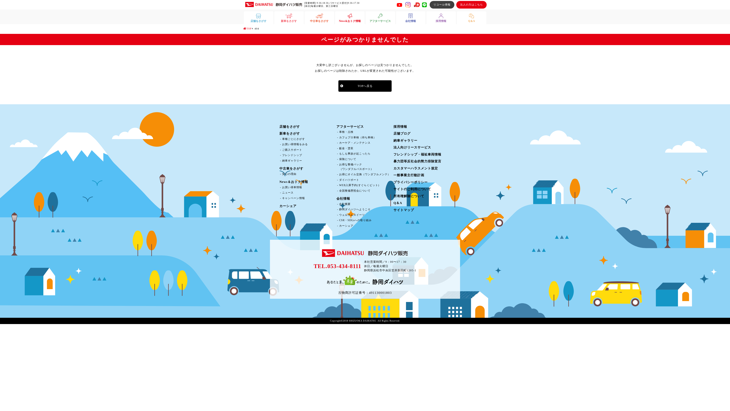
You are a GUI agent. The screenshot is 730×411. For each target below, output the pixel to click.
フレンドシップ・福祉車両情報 (417, 154)
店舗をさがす (289, 126)
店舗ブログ (402, 133)
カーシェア (288, 206)
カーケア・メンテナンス (355, 142)
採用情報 (400, 126)
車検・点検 (346, 132)
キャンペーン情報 (293, 198)
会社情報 (343, 198)
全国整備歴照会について (355, 190)
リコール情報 (442, 4)
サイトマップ (404, 210)
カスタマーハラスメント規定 (416, 168)
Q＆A (398, 203)
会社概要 (345, 204)
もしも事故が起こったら (355, 153)
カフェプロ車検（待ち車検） (357, 137)
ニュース (288, 192)
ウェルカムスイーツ (352, 214)
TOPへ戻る (365, 86)
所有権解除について (409, 196)
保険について (347, 159)
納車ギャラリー (292, 160)
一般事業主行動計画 (409, 175)
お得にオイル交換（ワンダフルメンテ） (364, 174)
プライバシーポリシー (411, 182)
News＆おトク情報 (293, 182)
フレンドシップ (292, 155)
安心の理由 (289, 174)
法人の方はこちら (471, 4)
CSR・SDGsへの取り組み (355, 220)
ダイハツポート (349, 179)
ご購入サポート (292, 149)
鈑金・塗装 (346, 148)
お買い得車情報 (292, 187)
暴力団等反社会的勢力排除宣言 (417, 161)
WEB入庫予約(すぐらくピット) (359, 185)
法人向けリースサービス (412, 147)
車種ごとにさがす (293, 139)
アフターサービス (350, 126)
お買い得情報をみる (295, 144)
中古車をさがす (291, 168)
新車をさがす (289, 133)
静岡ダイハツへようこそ (355, 209)
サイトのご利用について (412, 189)
